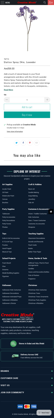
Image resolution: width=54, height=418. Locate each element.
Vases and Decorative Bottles (38, 272)
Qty (5, 95)
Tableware (6, 214)
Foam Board (6, 263)
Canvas (5, 199)
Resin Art (31, 189)
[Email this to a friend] (36, 143)
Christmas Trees (34, 293)
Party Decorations (8, 220)
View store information (15, 131)
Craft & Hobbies (35, 184)
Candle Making (33, 192)
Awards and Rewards (35, 242)
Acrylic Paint (6, 189)
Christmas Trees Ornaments (38, 297)
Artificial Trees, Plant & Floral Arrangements (38, 264)
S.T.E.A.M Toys (7, 242)
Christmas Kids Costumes (37, 290)
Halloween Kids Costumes (11, 290)
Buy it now (27, 115)
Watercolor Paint (8, 196)
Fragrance (31, 279)
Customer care (9, 378)
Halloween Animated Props (11, 297)
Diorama (5, 270)
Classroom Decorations (36, 238)
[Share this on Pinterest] (30, 143)
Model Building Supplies (10, 273)
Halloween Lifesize (9, 303)
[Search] (44, 2)
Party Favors (6, 224)
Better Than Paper (34, 252)
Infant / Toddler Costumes (37, 214)
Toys (4, 234)
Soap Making (33, 196)
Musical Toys (7, 252)
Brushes (5, 202)
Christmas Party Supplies (37, 300)
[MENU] (1, 2)
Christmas (32, 285)
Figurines (5, 276)
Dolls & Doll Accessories (11, 238)
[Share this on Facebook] (23, 143)
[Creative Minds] (27, 2)
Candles (31, 269)
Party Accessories (8, 217)
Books (30, 248)
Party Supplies (8, 209)
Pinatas (5, 227)
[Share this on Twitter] (16, 143)
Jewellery (31, 199)
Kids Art (31, 202)
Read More (8, 90)
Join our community (12, 392)
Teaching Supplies (36, 234)
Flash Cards (32, 245)
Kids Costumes (33, 217)
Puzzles (5, 245)
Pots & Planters (33, 275)
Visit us (5, 385)
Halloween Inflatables (10, 300)
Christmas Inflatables (35, 303)
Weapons (31, 227)
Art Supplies (7, 184)
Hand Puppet (6, 248)
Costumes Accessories (36, 224)
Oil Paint (5, 192)
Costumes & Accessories (39, 209)
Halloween (6, 285)
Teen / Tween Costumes (37, 220)
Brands (5, 371)
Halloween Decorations (10, 293)
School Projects (9, 258)
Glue (4, 266)
